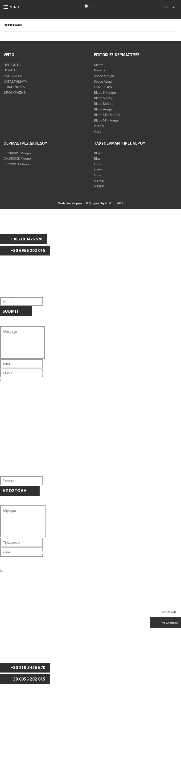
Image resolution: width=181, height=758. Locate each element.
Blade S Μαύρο (105, 92)
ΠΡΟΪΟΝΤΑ (12, 65)
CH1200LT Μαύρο (17, 164)
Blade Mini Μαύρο (107, 115)
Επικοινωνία (168, 611)
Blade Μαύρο (103, 103)
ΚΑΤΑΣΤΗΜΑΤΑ (15, 81)
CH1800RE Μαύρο (17, 153)
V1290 (99, 181)
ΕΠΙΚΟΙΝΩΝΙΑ (14, 87)
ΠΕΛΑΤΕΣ (11, 70)
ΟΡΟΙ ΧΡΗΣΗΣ (15, 92)
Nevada (99, 70)
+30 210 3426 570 (25, 239)
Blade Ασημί (103, 109)
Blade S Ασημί (104, 98)
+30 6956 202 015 (27, 250)
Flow (97, 175)
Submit (11, 311)
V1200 (99, 186)
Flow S (98, 170)
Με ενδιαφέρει (169, 622)
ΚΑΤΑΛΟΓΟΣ (13, 76)
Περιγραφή (13, 25)
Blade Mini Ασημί (106, 120)
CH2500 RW (103, 87)
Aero (97, 131)
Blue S (98, 153)
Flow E (98, 164)
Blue (97, 158)
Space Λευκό (103, 81)
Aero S (99, 126)
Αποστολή (15, 490)
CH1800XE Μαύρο (17, 158)
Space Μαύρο (104, 76)
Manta (98, 65)
